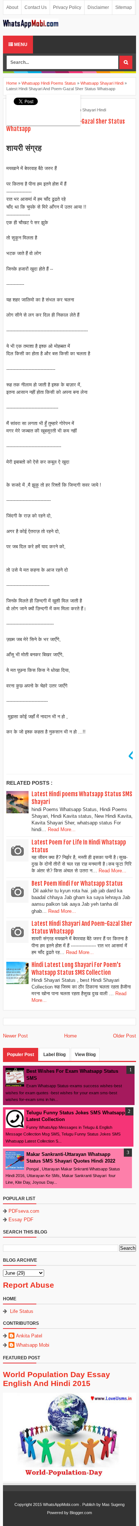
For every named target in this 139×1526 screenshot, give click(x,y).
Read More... (62, 829)
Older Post (124, 1036)
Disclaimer (98, 7)
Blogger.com (81, 1512)
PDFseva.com (24, 1211)
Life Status (21, 1311)
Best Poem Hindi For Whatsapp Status (77, 883)
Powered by (58, 1512)
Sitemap (123, 7)
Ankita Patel (29, 1336)
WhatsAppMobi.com (61, 1504)
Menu (20, 44)
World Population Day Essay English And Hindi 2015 (56, 1379)
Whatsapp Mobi (32, 1345)
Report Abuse (28, 1285)
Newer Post (15, 1036)
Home (70, 1036)
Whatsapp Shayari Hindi (84, 110)
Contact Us (35, 7)
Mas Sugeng (113, 1504)
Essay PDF (21, 1219)
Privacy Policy (67, 7)
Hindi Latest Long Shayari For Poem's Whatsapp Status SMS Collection (76, 968)
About (12, 7)
